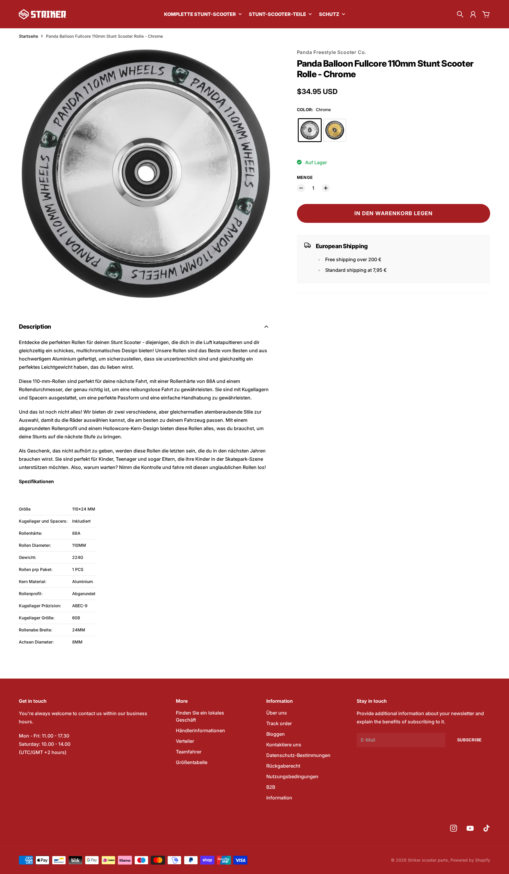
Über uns (276, 713)
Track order (279, 723)
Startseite (28, 36)
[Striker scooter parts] (42, 14)
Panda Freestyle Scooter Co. (332, 52)
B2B (270, 787)
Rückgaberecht (283, 766)
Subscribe (469, 739)
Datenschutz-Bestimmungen (298, 755)
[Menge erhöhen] (326, 188)
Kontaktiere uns (283, 745)
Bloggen (275, 734)
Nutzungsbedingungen (292, 776)
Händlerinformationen (200, 730)
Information (279, 798)
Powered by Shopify (470, 860)
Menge (305, 177)
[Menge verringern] (301, 188)
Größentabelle (191, 762)
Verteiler (185, 741)
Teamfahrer (188, 752)
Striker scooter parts (428, 860)
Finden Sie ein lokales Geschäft (200, 716)
